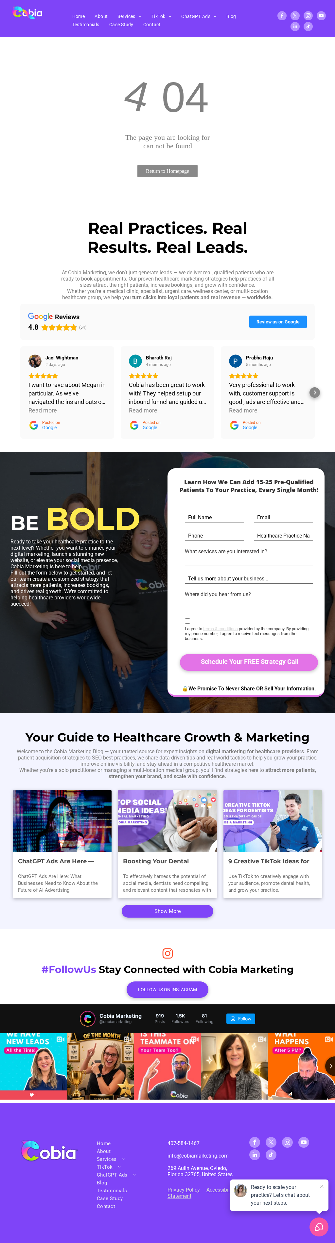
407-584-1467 (184, 1143)
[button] (20, 392)
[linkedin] (295, 27)
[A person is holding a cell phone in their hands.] (167, 821)
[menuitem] (78, 16)
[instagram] (308, 16)
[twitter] (295, 16)
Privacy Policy (184, 1190)
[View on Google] (35, 361)
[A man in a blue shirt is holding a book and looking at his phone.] (272, 821)
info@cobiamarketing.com (198, 1156)
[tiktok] (308, 27)
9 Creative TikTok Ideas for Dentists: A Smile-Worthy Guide (268, 862)
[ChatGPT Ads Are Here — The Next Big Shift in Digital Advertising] (62, 821)
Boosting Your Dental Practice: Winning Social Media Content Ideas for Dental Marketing (160, 862)
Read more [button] (42, 410)
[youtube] (321, 16)
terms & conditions (220, 628)
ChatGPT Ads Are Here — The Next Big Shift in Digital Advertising (60, 862)
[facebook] (282, 16)
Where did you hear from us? (218, 594)
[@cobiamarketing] (87, 1018)
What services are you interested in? (226, 551)
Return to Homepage (167, 171)
